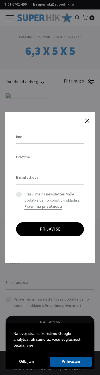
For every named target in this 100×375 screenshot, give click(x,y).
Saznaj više (23, 345)
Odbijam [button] (26, 362)
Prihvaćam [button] (71, 362)
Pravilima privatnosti (43, 206)
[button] (35, 346)
